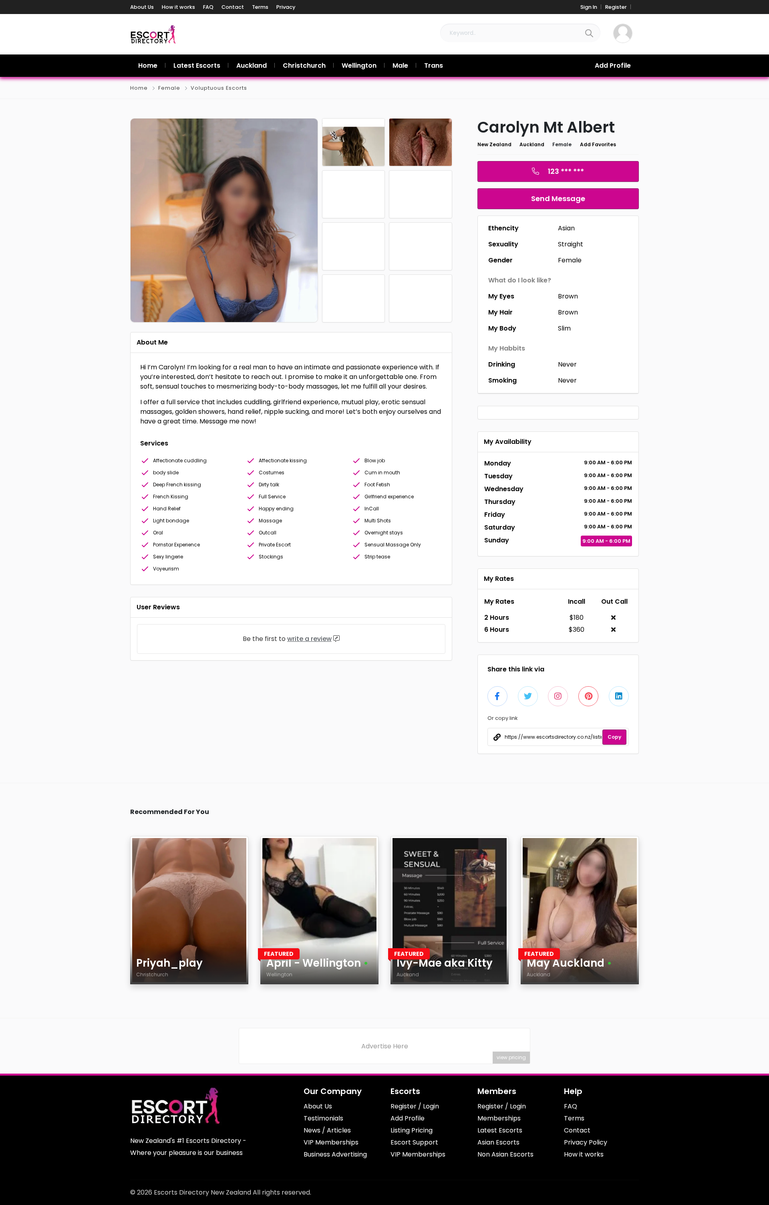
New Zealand (494, 144)
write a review (309, 638)
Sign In (588, 7)
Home (139, 88)
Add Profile (613, 65)
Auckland (531, 144)
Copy (614, 736)
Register (616, 7)
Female (169, 88)
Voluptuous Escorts (219, 88)
